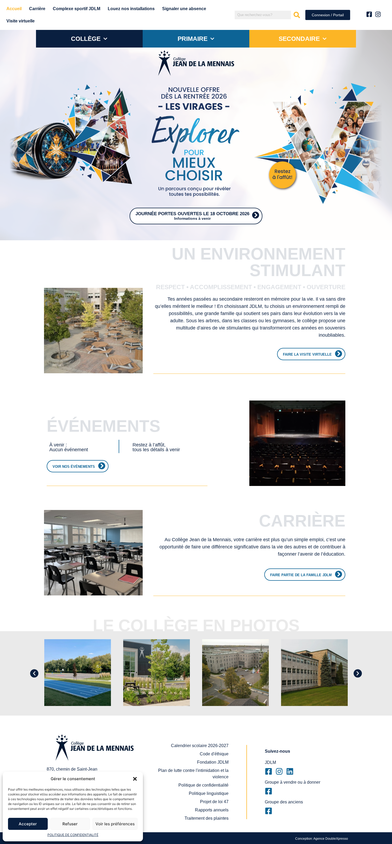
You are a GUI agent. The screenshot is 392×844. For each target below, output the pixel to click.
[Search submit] (297, 15)
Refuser (70, 823)
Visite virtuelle (20, 21)
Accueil (14, 8)
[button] (135, 779)
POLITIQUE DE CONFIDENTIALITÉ (72, 835)
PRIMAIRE (192, 38)
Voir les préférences (115, 823)
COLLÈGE (86, 38)
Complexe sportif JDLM (76, 8)
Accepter (28, 823)
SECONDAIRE (299, 38)
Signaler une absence (184, 8)
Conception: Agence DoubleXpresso (321, 839)
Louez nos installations (131, 8)
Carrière (37, 8)
